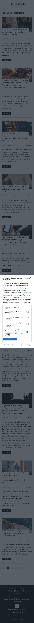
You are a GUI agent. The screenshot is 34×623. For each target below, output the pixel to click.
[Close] (30, 278)
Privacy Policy (26, 345)
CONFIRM (10, 339)
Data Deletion (7, 345)
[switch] (27, 312)
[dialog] (17, 311)
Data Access (17, 345)
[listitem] (17, 308)
